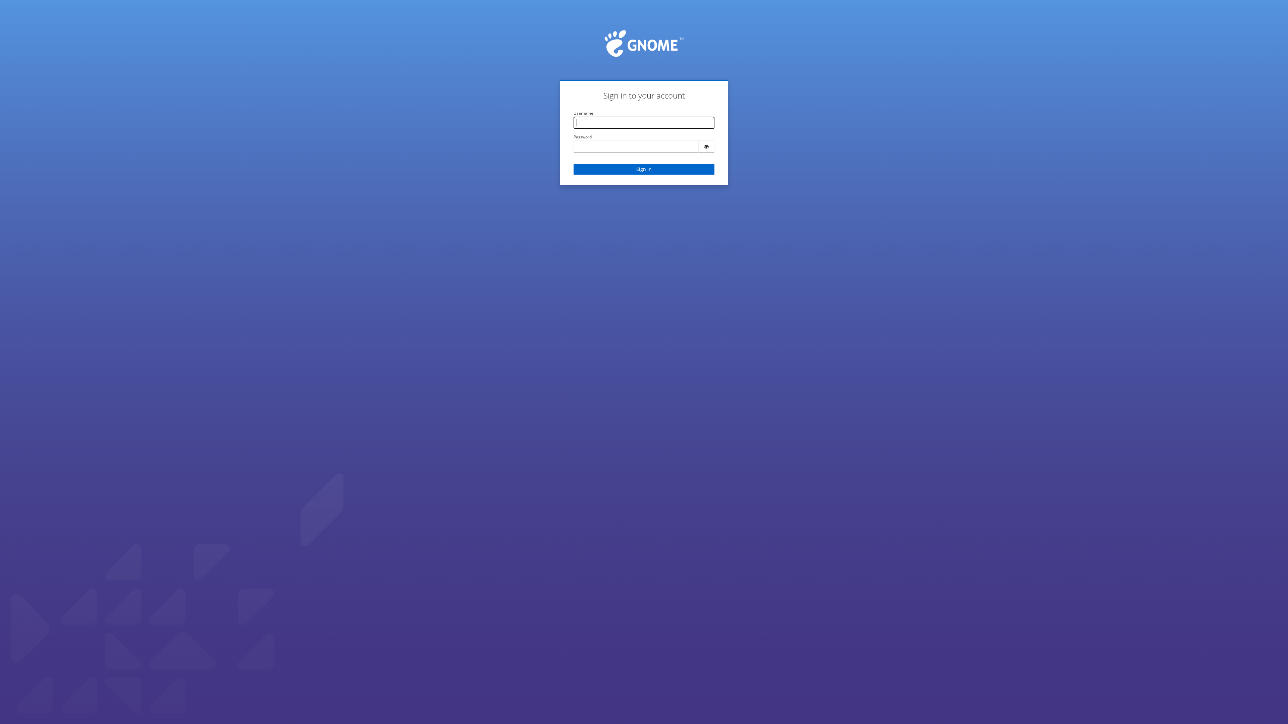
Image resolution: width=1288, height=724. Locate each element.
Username (583, 113)
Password (583, 137)
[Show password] (706, 146)
